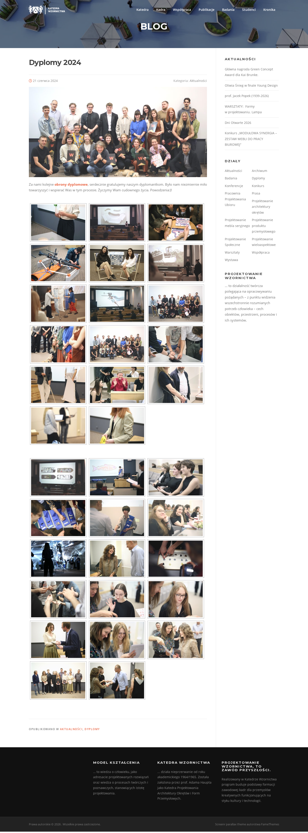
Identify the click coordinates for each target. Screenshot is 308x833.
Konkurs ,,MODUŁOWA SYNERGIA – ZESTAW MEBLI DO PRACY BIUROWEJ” (251, 139)
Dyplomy (92, 729)
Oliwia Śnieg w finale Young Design (251, 85)
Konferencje (234, 186)
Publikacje (206, 9)
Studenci (249, 9)
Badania (228, 9)
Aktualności (198, 81)
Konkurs (258, 186)
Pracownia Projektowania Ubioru (235, 199)
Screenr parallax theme (230, 824)
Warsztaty (232, 252)
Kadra (160, 9)
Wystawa (231, 260)
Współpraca (182, 9)
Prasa (256, 193)
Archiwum (259, 171)
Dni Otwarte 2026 (238, 122)
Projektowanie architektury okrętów (262, 207)
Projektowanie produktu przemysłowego (263, 226)
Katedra (142, 9)
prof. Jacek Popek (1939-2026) (247, 96)
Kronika (269, 9)
